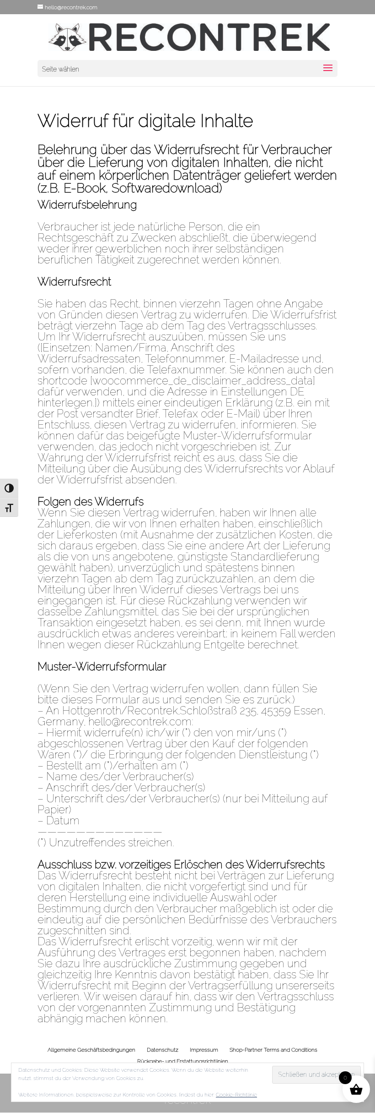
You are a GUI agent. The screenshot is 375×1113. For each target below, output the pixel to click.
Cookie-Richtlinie (236, 1094)
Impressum (204, 1050)
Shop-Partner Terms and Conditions (273, 1050)
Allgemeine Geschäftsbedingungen (91, 1050)
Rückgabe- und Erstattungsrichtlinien (182, 1061)
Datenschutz (162, 1050)
